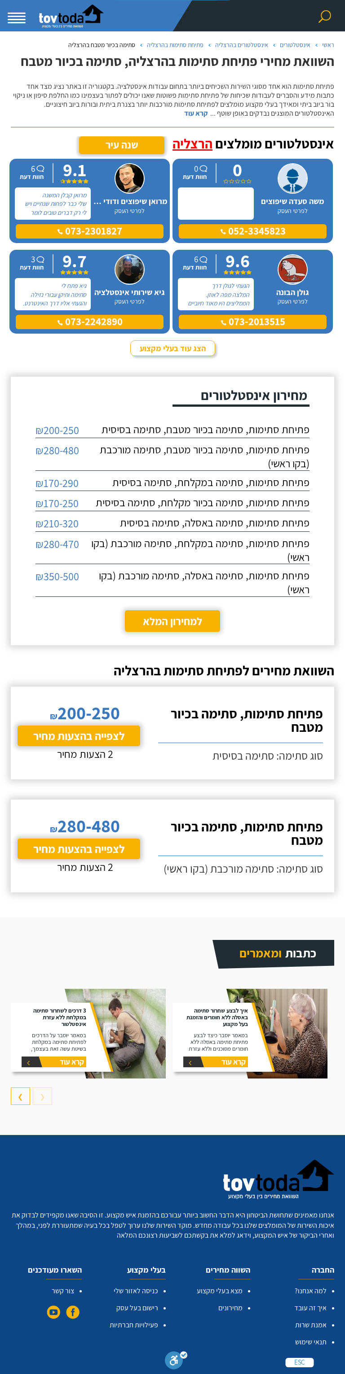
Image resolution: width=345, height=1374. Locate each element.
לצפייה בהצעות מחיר (78, 735)
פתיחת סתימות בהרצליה (175, 45)
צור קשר (63, 1291)
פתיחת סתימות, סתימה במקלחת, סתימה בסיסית (211, 482)
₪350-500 (57, 576)
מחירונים (230, 1308)
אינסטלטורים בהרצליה (241, 45)
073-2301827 (92, 231)
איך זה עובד (310, 1308)
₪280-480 (57, 450)
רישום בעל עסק (137, 1308)
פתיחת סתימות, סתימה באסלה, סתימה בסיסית (215, 522)
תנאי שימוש (311, 1342)
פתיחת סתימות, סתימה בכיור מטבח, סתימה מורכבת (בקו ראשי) (205, 456)
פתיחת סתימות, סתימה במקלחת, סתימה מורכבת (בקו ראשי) (200, 550)
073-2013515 (255, 321)
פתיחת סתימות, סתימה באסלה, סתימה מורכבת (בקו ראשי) (204, 582)
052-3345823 (256, 231)
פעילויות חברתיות (134, 1325)
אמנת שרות (311, 1325)
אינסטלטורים (295, 45)
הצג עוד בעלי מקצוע (173, 348)
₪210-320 (57, 523)
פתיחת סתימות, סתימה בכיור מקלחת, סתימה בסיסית (203, 502)
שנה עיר (122, 145)
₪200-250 (57, 430)
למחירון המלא (172, 621)
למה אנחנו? (311, 1291)
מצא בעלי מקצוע (220, 1291)
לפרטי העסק (293, 211)
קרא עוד (196, 113)
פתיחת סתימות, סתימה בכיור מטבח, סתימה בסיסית (206, 429)
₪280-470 (57, 544)
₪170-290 (57, 483)
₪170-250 (57, 503)
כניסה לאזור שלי (136, 1291)
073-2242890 (93, 321)
